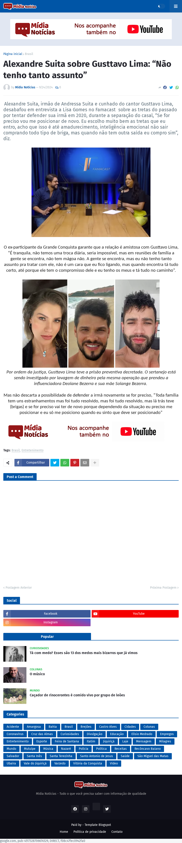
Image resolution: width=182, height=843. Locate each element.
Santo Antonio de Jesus (96, 756)
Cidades (130, 727)
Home (64, 832)
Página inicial (12, 54)
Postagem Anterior (19, 588)
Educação (117, 734)
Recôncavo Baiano (148, 749)
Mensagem (143, 741)
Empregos (167, 734)
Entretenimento (33, 450)
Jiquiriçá (109, 741)
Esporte (41, 741)
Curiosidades (70, 734)
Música (48, 749)
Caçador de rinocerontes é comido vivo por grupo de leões (77, 695)
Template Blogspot (98, 825)
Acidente (13, 727)
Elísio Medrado (141, 734)
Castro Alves (108, 727)
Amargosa (34, 727)
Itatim (91, 741)
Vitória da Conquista (87, 763)
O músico (37, 674)
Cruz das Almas (42, 734)
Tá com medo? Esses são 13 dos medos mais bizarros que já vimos (84, 653)
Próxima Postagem (163, 588)
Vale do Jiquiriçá (35, 763)
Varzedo (59, 763)
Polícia (83, 749)
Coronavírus (15, 734)
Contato (117, 832)
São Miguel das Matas (152, 756)
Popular (47, 636)
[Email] (84, 462)
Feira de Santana (67, 741)
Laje (125, 741)
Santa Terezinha (61, 756)
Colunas (149, 727)
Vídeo (114, 763)
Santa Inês (34, 756)
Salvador (13, 756)
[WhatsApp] (177, 87)
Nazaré (66, 749)
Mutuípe (30, 749)
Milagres (165, 741)
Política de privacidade (89, 832)
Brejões (86, 727)
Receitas (121, 749)
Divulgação (94, 734)
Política (101, 749)
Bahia (53, 727)
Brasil (29, 54)
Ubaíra (11, 763)
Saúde (125, 756)
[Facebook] (165, 87)
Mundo (11, 749)
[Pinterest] (74, 462)
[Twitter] (171, 87)
